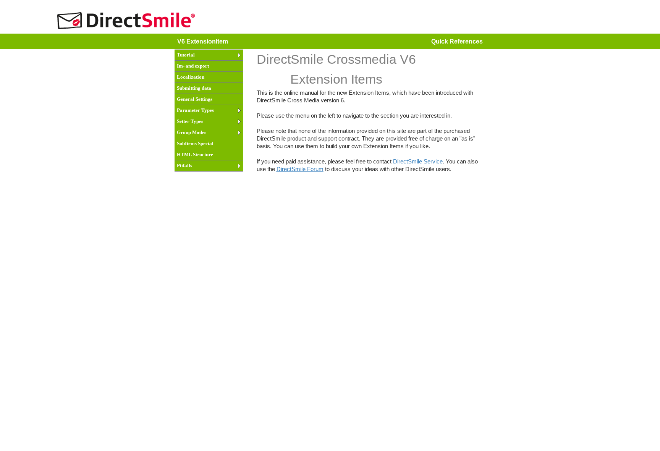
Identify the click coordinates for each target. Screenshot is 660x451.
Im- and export (193, 66)
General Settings (194, 99)
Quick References (457, 41)
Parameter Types (195, 110)
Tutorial (186, 55)
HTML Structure (195, 154)
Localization (190, 77)
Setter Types (190, 121)
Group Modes (191, 132)
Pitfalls (184, 165)
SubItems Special (195, 143)
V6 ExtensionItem (202, 41)
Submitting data (194, 88)
